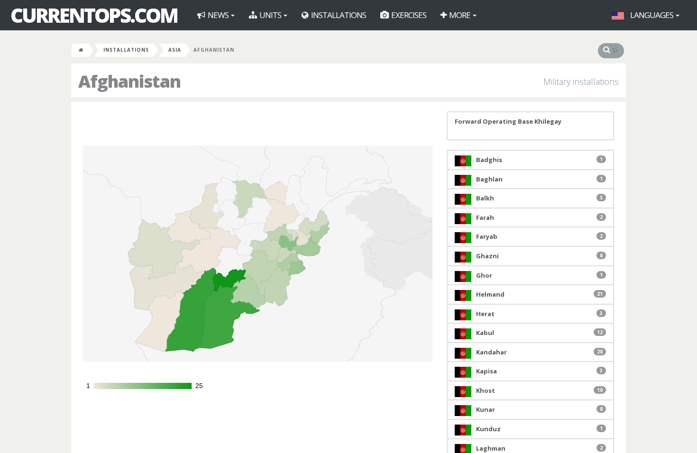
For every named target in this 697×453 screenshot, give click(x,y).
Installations (338, 14)
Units (270, 14)
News (218, 14)
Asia (174, 49)
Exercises (408, 14)
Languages (652, 14)
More (460, 14)
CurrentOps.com (93, 15)
